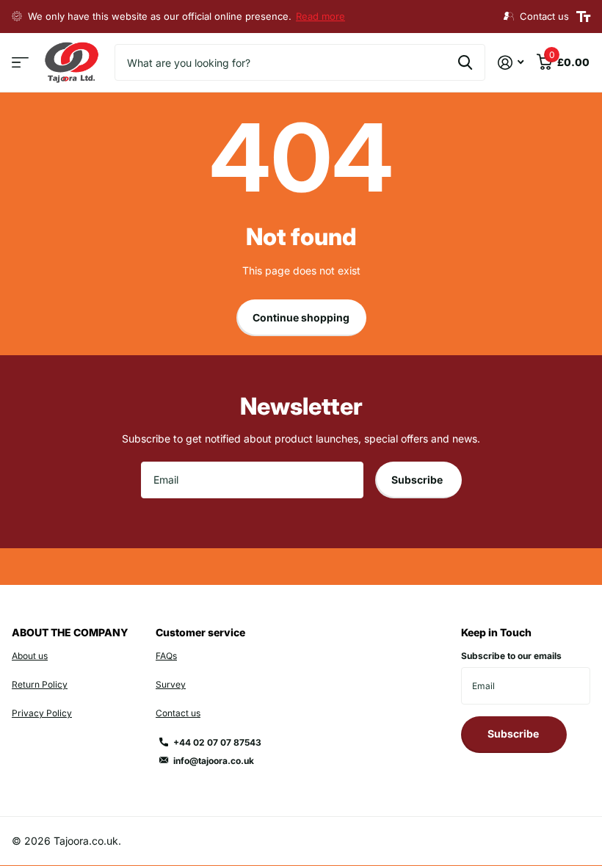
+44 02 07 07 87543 (217, 742)
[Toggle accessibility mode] (583, 16)
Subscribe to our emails (511, 655)
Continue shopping (301, 317)
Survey (171, 684)
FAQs (166, 655)
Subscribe (418, 479)
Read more (320, 16)
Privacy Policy (42, 712)
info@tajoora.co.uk (213, 760)
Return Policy (40, 684)
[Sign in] (510, 62)
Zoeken (465, 62)
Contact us (178, 712)
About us (30, 655)
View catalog (20, 63)
